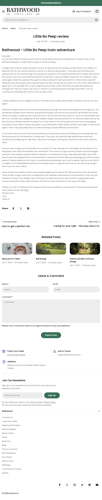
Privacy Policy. (50, 402)
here (26, 190)
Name (5, 284)
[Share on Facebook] (13, 208)
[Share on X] (21, 208)
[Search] (96, 19)
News (13, 28)
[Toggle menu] (3, 11)
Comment (7, 297)
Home (5, 28)
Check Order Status (16, 354)
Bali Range (41, 259)
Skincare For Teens (11, 259)
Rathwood (13, 493)
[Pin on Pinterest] (28, 208)
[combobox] (51, 20)
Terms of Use (36, 402)
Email (56, 284)
